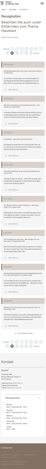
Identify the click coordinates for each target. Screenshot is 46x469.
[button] (23, 398)
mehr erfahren (13, 90)
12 (26, 53)
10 (17, 53)
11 (21, 53)
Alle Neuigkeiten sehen (25, 333)
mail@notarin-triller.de (13, 388)
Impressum (5, 462)
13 (31, 53)
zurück (4, 9)
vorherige (6, 49)
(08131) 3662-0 (18, 383)
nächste (36, 53)
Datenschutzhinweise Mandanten (12, 464)
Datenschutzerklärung (19, 462)
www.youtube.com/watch (9, 37)
